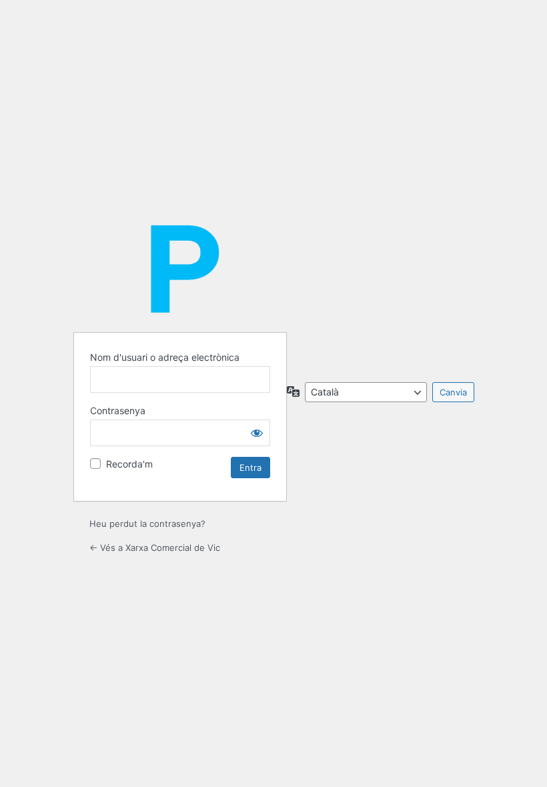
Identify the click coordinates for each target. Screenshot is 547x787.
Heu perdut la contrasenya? (147, 523)
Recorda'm (129, 464)
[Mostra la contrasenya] (256, 433)
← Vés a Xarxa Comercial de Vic (154, 547)
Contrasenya (117, 410)
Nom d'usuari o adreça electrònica (164, 357)
